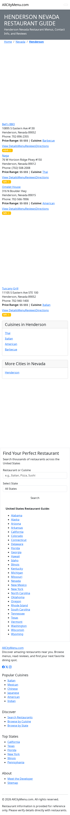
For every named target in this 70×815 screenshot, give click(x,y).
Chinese (12, 689)
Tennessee (18, 613)
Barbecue (48, 140)
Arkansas (17, 528)
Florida (15, 548)
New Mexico (19, 585)
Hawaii (15, 556)
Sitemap (12, 783)
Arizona (16, 523)
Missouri (16, 577)
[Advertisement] (35, 82)
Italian (46, 305)
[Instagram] (10, 667)
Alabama (16, 515)
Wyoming (17, 634)
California (17, 532)
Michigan (17, 573)
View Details (10, 146)
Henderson (12, 372)
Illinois (15, 564)
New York (17, 589)
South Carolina (20, 609)
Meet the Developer (20, 779)
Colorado (17, 536)
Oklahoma (17, 597)
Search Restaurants (20, 717)
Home (8, 42)
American (48, 203)
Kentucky (17, 568)
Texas (14, 618)
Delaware (17, 544)
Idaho (15, 560)
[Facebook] (3, 667)
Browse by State (17, 725)
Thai (45, 172)
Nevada (20, 42)
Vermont (16, 622)
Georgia (16, 552)
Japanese (13, 693)
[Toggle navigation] (66, 5)
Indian (11, 701)
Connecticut (19, 540)
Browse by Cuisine (19, 721)
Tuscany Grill (10, 288)
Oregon (16, 601)
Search (35, 498)
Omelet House (11, 187)
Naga (5, 155)
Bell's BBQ (8, 124)
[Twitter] (6, 667)
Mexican (12, 685)
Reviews (30, 146)
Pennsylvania (15, 762)
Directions (42, 146)
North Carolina (20, 593)
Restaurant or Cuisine (17, 470)
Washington (19, 626)
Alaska (15, 519)
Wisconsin (17, 630)
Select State (10, 483)
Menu (21, 146)
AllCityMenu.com (15, 4)
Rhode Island (19, 605)
